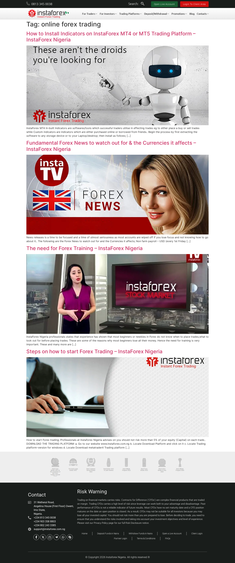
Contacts (202, 13)
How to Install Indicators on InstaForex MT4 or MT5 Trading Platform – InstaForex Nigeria (111, 36)
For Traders (88, 13)
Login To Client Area (194, 4)
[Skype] (70, 537)
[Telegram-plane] (56, 537)
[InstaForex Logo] (48, 13)
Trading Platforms (129, 13)
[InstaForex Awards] (55, 467)
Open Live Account (164, 4)
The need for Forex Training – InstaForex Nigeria (84, 248)
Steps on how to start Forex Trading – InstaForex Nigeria (94, 351)
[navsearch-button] (142, 4)
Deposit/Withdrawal (155, 13)
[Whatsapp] (63, 537)
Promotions (178, 13)
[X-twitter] (43, 537)
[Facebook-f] (36, 537)
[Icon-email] (50, 537)
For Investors (107, 13)
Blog (192, 13)
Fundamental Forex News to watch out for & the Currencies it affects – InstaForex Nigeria (111, 146)
